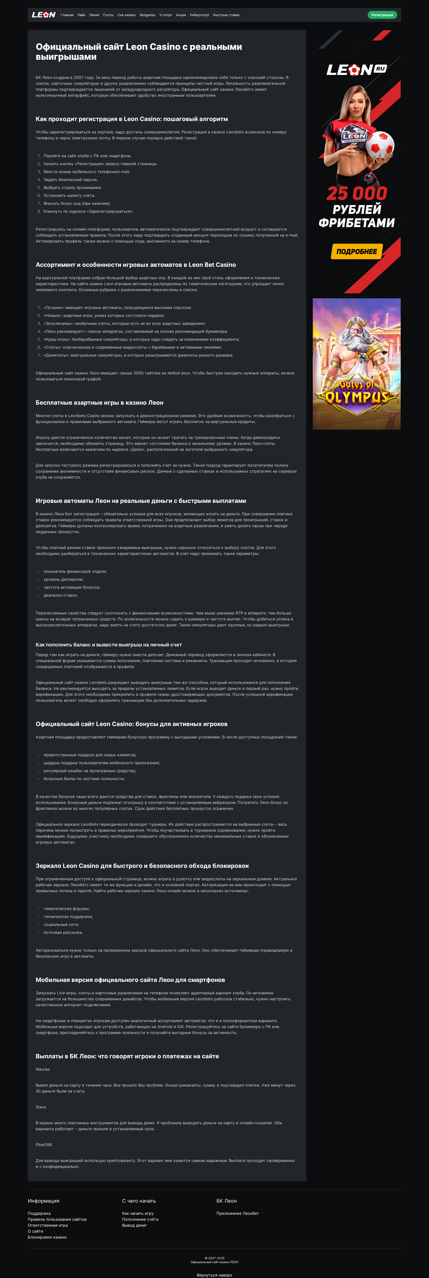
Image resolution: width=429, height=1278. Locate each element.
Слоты (108, 15)
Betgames (147, 15)
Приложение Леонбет (237, 1213)
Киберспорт (199, 15)
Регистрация (382, 15)
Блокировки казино (47, 1237)
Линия (94, 15)
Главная (67, 15)
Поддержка (39, 1213)
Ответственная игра (48, 1225)
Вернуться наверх (214, 1275)
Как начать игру (138, 1213)
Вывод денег (134, 1225)
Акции (181, 15)
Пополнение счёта (140, 1219)
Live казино (126, 15)
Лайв (81, 15)
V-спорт (165, 15)
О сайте (35, 1231)
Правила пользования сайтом (57, 1219)
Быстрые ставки (226, 15)
